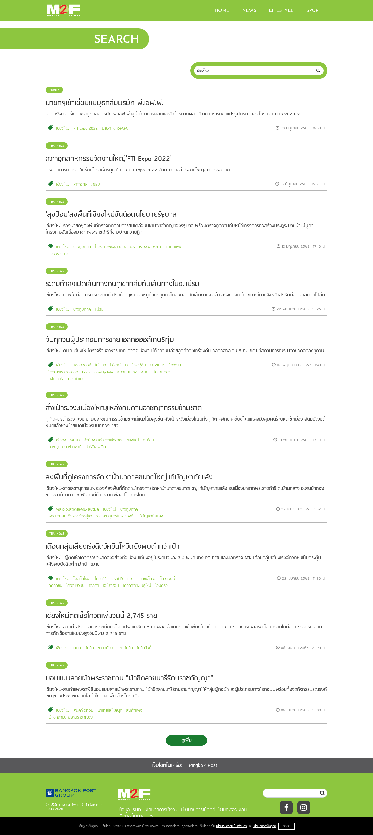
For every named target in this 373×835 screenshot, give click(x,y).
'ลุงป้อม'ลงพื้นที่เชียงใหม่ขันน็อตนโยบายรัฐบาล (111, 215)
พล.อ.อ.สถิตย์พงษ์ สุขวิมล (77, 509)
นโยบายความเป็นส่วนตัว (231, 826)
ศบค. (131, 579)
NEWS (249, 11)
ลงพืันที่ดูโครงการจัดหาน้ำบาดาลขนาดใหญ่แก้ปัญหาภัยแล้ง (129, 477)
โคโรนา (100, 365)
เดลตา (94, 585)
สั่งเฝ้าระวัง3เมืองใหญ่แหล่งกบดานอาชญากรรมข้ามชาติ (124, 408)
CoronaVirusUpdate (97, 372)
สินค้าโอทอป (83, 710)
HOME (222, 11)
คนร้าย (148, 440)
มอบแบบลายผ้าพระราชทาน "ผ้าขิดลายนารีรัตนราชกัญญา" (129, 678)
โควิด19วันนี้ (75, 585)
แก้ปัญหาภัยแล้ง (150, 516)
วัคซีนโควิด (148, 579)
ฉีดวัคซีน (55, 585)
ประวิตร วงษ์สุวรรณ (145, 247)
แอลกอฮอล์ (82, 365)
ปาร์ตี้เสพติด (96, 447)
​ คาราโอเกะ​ (75, 379)
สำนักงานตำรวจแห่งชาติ (103, 440)
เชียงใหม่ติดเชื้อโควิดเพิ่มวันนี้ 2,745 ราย (101, 616)
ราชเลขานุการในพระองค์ (114, 516)
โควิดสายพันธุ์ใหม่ (137, 585)
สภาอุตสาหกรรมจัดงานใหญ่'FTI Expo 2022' (109, 159)
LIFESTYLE (281, 11)
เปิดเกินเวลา (160, 372)
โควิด (90, 648)
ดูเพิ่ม (186, 740)
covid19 (117, 579)
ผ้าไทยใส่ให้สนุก (109, 710)
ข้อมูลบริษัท (130, 810)
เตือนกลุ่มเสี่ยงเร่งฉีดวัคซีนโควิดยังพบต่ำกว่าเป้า (112, 547)
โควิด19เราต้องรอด (63, 372)
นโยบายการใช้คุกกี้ (264, 826)
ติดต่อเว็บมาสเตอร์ (136, 816)
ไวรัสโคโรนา (119, 365)
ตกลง (286, 826)
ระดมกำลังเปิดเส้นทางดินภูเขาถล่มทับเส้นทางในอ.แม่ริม (122, 284)
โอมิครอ (161, 585)
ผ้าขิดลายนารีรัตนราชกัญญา (71, 717)
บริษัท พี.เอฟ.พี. (115, 128)
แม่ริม (99, 309)
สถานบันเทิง (127, 372)
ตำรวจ (61, 440)
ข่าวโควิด (126, 648)
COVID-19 (157, 365)
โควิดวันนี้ (167, 579)
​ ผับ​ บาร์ (56, 379)
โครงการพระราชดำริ (110, 247)
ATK (144, 372)
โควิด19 (175, 365)
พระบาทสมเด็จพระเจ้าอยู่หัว (70, 516)
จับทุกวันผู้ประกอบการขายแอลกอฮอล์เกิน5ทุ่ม (110, 340)
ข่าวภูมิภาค (82, 247)
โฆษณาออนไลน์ (233, 810)
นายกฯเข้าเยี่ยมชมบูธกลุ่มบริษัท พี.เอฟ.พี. (105, 103)
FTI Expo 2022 (85, 128)
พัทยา (75, 440)
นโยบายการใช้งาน (160, 810)
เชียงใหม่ (62, 128)
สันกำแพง (173, 247)
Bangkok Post (202, 765)
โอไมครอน (111, 585)
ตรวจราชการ (58, 253)
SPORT (313, 11)
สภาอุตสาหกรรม (86, 184)
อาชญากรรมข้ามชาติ (65, 447)
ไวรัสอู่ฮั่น (139, 365)
